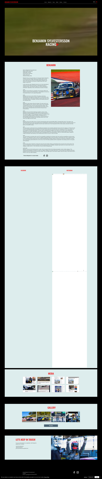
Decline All (91, 477)
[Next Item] (83, 270)
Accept (97, 477)
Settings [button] (85, 477)
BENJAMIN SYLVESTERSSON (11, 2)
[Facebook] (44, 155)
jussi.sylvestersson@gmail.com (22, 448)
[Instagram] (47, 155)
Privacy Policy (46, 477)
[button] (65, 88)
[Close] (100, 477)
